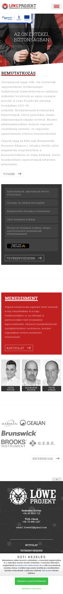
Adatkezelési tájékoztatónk (28, 565)
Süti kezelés (47, 571)
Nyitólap (31, 545)
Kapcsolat (15, 348)
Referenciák (43, 458)
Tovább (9, 174)
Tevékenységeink (21, 258)
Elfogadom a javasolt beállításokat (31, 581)
